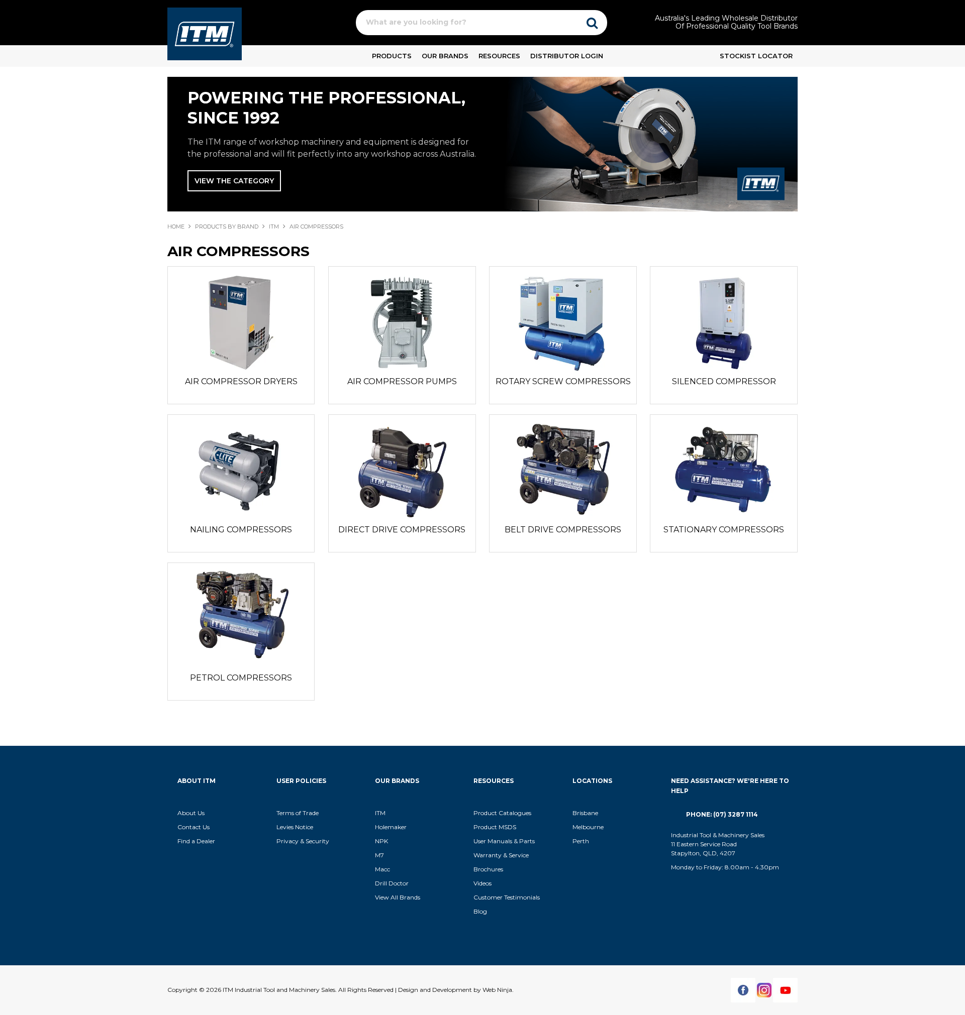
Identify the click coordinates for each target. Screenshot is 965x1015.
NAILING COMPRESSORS (241, 529)
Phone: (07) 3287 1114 (722, 814)
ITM (274, 226)
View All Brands (397, 897)
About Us (191, 813)
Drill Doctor (392, 883)
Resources (499, 56)
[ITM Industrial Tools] (204, 33)
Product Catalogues (502, 813)
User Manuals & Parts (504, 841)
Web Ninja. (498, 989)
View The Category (234, 180)
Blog (480, 911)
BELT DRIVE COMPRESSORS (563, 529)
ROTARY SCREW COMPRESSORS (563, 381)
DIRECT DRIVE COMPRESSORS (401, 529)
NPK (381, 841)
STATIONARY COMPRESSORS (723, 529)
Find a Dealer (196, 841)
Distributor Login (566, 56)
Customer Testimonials (506, 897)
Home (175, 226)
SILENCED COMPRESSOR (724, 381)
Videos (482, 883)
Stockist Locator (756, 56)
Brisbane (585, 813)
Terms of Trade (297, 813)
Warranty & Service (501, 855)
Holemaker (391, 827)
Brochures (488, 869)
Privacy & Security (303, 841)
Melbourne (588, 827)
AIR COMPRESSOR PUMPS (402, 381)
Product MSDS (494, 827)
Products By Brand (226, 226)
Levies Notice (294, 827)
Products (392, 56)
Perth (580, 841)
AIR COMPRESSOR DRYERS (241, 381)
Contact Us (193, 827)
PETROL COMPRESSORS (241, 678)
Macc (382, 869)
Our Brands (445, 56)
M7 (379, 855)
